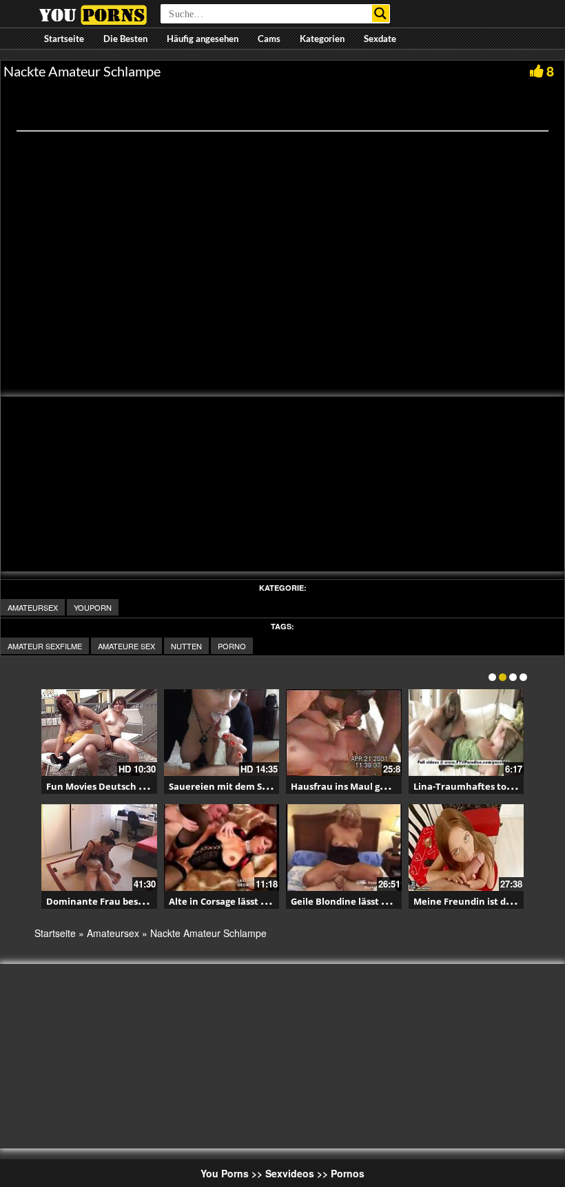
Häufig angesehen (202, 38)
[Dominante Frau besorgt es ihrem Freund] (99, 847)
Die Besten (125, 38)
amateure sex (126, 645)
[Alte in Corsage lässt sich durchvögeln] (222, 847)
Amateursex (33, 607)
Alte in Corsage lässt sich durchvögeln (253, 901)
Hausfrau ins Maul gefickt (348, 786)
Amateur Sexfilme (45, 645)
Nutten (186, 645)
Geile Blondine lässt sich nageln (361, 901)
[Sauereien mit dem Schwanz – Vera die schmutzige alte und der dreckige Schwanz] (222, 732)
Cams (269, 38)
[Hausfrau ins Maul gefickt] (344, 732)
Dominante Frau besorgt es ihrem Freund (139, 901)
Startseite (64, 38)
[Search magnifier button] (380, 13)
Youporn (93, 607)
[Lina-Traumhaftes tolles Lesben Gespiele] (466, 732)
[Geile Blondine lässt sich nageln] (344, 847)
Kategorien (322, 38)
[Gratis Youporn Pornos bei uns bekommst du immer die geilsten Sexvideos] (92, 13)
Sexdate (380, 38)
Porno (232, 645)
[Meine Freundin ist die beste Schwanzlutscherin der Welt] (466, 847)
